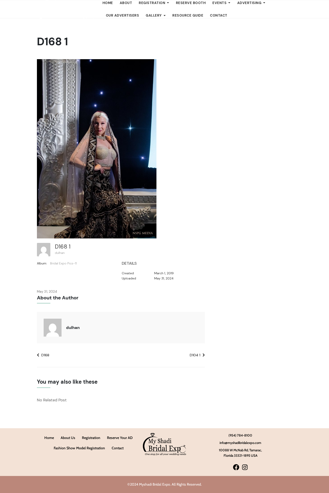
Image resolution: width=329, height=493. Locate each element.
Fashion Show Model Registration (79, 448)
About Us (68, 438)
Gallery (154, 15)
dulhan (60, 253)
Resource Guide (187, 15)
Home (49, 438)
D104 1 (195, 355)
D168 (45, 355)
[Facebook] (236, 467)
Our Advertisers (122, 15)
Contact (218, 15)
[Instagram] (244, 467)
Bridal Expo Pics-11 (63, 263)
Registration (91, 438)
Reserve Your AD (120, 438)
